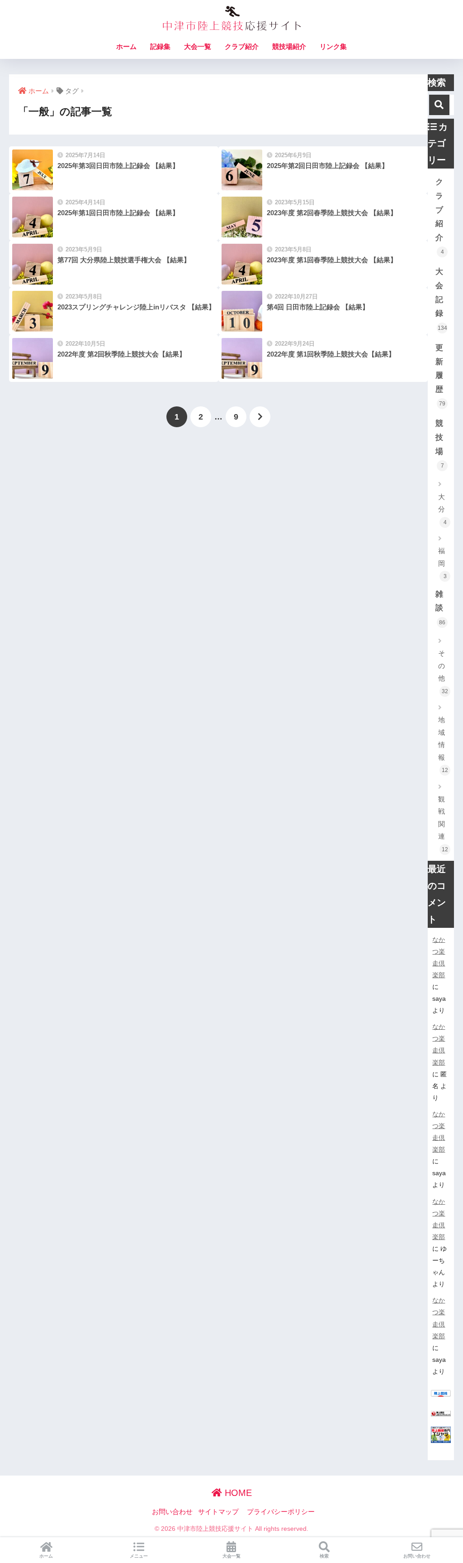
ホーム (126, 46)
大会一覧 (197, 46)
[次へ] (260, 416)
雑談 (440, 608)
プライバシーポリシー (281, 1511)
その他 (443, 671)
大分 (442, 509)
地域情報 (443, 744)
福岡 (442, 563)
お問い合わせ (172, 1511)
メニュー (139, 1555)
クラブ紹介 (242, 46)
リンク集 (333, 46)
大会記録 (441, 299)
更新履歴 (440, 375)
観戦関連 (443, 824)
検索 (324, 1555)
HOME (237, 1493)
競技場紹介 (289, 46)
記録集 (160, 46)
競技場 (439, 444)
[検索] (439, 105)
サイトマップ (218, 1511)
